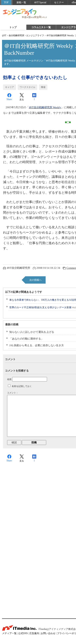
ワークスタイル (27, 87)
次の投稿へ (35, 280)
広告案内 (34, 633)
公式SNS (23, 633)
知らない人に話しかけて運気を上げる (31, 331)
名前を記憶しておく (22, 386)
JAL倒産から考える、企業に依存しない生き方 (36, 345)
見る (21, 99)
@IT (4, 35)
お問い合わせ (48, 633)
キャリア (9, 87)
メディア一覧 (9, 633)
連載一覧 (21, 2)
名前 (9, 379)
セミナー (59, 2)
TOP (6, 2)
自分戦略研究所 (16, 35)
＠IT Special (40, 2)
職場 (43, 87)
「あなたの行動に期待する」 (26, 338)
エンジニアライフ (25, 14)
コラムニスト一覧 (41, 27)
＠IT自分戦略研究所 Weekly (45, 107)
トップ (13, 27)
